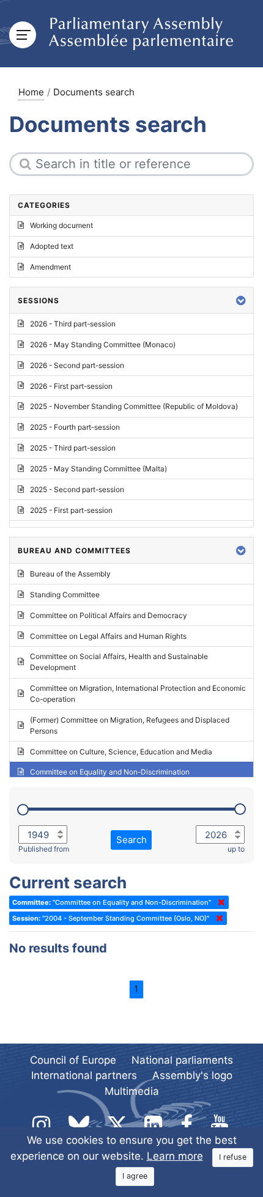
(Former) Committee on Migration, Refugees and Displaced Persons (129, 725)
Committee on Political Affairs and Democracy (108, 615)
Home (31, 92)
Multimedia (132, 1091)
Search (131, 839)
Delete (219, 902)
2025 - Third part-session (73, 447)
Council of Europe (73, 1060)
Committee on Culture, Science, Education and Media (121, 751)
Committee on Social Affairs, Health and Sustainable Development (119, 662)
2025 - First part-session (71, 510)
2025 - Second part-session (77, 489)
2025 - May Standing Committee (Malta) (98, 468)
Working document (61, 225)
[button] (241, 300)
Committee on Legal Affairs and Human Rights (108, 636)
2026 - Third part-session (73, 323)
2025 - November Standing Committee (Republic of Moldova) (134, 406)
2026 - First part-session (71, 386)
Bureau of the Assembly (70, 573)
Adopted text (51, 246)
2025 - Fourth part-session (75, 427)
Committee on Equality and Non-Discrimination (110, 771)
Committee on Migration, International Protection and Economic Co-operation (138, 693)
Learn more (175, 1156)
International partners (84, 1075)
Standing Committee (65, 594)
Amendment (50, 266)
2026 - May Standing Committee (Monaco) (103, 344)
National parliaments (182, 1060)
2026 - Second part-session (77, 365)
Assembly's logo (192, 1075)
